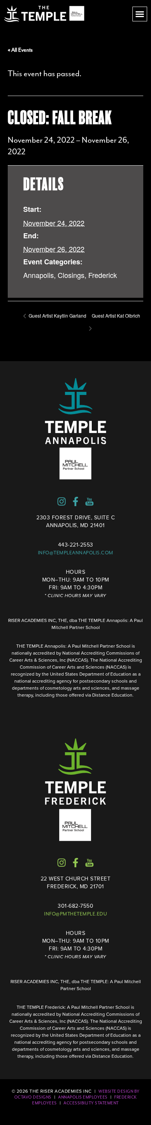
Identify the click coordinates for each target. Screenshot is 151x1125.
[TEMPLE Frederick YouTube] (89, 862)
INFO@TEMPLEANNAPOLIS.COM (75, 553)
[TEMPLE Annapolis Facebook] (75, 501)
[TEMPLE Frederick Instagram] (61, 862)
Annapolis (38, 275)
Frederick (102, 275)
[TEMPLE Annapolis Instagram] (61, 501)
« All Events (20, 50)
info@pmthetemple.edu (75, 914)
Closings (71, 275)
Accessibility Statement (91, 1103)
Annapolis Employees (83, 1097)
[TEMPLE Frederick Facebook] (75, 862)
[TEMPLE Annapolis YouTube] (89, 501)
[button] (139, 14)
